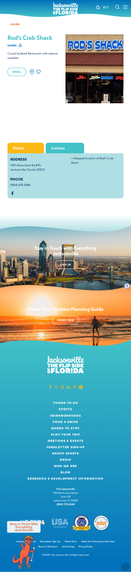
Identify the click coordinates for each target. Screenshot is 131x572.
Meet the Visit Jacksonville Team (98, 541)
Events (65, 409)
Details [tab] (18, 148)
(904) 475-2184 (20, 185)
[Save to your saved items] (38, 72)
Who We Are (65, 466)
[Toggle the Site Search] (117, 7)
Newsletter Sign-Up (65, 447)
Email (16, 71)
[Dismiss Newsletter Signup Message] (43, 523)
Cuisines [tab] (58, 148)
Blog (65, 472)
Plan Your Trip (65, 434)
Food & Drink (65, 422)
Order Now (65, 320)
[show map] (32, 72)
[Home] (65, 9)
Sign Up (65, 264)
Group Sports (65, 453)
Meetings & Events (66, 441)
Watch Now (71, 541)
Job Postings (67, 546)
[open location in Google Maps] (96, 160)
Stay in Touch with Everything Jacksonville (24, 527)
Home (15, 24)
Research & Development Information (65, 478)
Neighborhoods (65, 415)
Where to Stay (65, 428)
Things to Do (65, 403)
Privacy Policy (85, 546)
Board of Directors (47, 546)
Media (65, 459)
